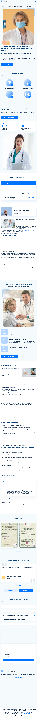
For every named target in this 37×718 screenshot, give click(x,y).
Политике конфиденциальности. (26, 713)
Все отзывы (11, 590)
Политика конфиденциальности (18, 693)
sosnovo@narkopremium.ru (10, 656)
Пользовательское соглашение (18, 695)
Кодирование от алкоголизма (18, 6)
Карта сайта (18, 691)
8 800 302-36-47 (8, 654)
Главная (3, 6)
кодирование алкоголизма (29, 230)
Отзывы (18, 688)
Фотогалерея (18, 686)
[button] (17, 551)
